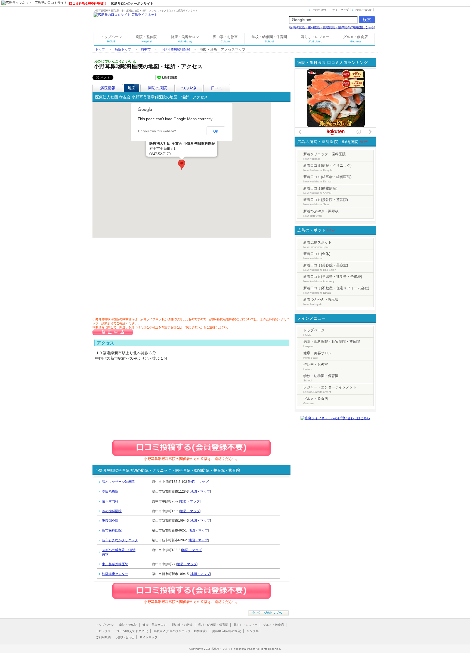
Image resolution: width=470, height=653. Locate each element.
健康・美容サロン (185, 39)
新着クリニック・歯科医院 (324, 156)
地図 (131, 88)
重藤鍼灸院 (110, 521)
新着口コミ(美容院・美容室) (325, 267)
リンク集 (253, 631)
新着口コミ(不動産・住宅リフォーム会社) (336, 290)
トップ (100, 49)
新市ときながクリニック (120, 540)
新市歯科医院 (112, 530)
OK (215, 131)
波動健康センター (115, 574)
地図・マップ (198, 482)
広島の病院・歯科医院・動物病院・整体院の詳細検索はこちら (332, 27)
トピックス (103, 631)
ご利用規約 (319, 9)
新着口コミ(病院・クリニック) (327, 167)
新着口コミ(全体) (316, 256)
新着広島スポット (317, 244)
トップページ (111, 39)
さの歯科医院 (112, 511)
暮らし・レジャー (315, 39)
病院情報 (107, 88)
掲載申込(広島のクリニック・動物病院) (180, 631)
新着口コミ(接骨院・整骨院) (325, 202)
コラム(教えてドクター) (132, 631)
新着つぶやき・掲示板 (321, 213)
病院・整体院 (146, 39)
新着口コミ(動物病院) (320, 190)
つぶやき (189, 88)
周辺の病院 (157, 88)
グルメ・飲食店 (355, 39)
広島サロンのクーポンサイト (132, 3)
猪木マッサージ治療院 (118, 482)
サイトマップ (340, 9)
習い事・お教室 (225, 39)
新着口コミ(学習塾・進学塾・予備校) (332, 279)
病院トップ (123, 49)
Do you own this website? (157, 131)
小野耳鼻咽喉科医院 (175, 49)
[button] (181, 165)
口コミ (216, 88)
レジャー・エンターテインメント (329, 389)
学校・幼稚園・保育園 (269, 39)
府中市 (146, 49)
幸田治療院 (110, 491)
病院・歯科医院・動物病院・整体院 (331, 344)
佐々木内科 (110, 501)
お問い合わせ (363, 9)
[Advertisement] (138, 278)
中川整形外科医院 (115, 564)
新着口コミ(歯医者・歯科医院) (327, 179)
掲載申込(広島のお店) (226, 631)
